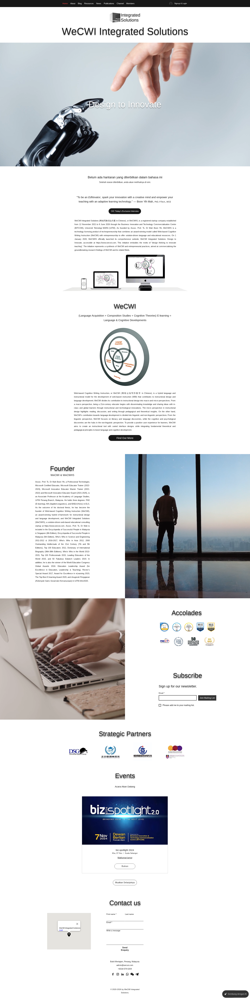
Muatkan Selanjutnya (125, 882)
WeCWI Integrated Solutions (125, 31)
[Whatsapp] (127, 974)
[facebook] (113, 974)
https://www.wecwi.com (106, 243)
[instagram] (117, 974)
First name (111, 914)
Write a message (113, 931)
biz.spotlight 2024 (125, 850)
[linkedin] (122, 974)
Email (161, 693)
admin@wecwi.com (124, 965)
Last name (129, 914)
